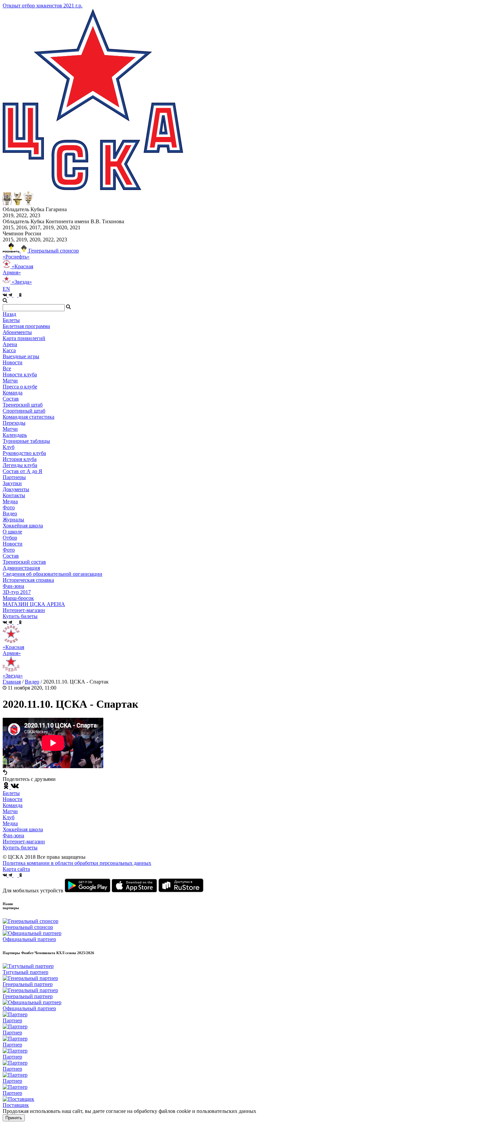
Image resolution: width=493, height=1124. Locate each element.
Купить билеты (20, 847)
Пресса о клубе (20, 386)
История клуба (20, 459)
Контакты (14, 495)
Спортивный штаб (24, 411)
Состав (11, 399)
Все (7, 368)
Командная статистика (28, 417)
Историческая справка (28, 580)
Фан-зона (13, 835)
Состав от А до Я (22, 471)
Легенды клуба (20, 465)
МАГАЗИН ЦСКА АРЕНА (34, 604)
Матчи (10, 380)
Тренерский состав (24, 562)
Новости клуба (20, 374)
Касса (9, 350)
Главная (12, 682)
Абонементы (17, 332)
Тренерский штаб (23, 405)
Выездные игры (21, 356)
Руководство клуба (24, 453)
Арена (10, 344)
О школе (12, 531)
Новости (12, 544)
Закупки (12, 483)
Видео (10, 513)
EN (6, 289)
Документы (16, 489)
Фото (9, 507)
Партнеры (14, 477)
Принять (13, 1117)
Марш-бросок (18, 598)
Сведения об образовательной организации (52, 574)
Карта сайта (16, 869)
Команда (12, 805)
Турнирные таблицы (26, 441)
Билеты (11, 793)
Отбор (10, 538)
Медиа (10, 823)
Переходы (14, 423)
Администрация (21, 568)
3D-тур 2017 (17, 592)
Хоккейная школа (23, 829)
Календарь (15, 435)
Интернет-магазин (24, 841)
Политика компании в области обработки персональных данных (77, 863)
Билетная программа (26, 326)
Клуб (8, 817)
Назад (9, 314)
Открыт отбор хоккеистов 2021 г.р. (43, 5)
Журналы (13, 519)
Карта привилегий (24, 338)
